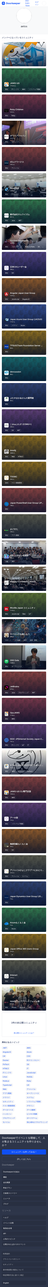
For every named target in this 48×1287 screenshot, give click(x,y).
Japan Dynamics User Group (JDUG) (27, 896)
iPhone (14, 1007)
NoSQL (30, 1077)
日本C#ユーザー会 (18, 267)
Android (22, 1007)
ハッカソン (7, 1114)
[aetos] (25, 31)
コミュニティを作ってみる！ (24, 1152)
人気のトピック (9, 1239)
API (4, 1233)
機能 (5, 1177)
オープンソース (17, 666)
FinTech (30, 771)
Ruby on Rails (30, 247)
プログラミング (23, 693)
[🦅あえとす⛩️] (22, 31)
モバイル (6, 1122)
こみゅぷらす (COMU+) (21, 424)
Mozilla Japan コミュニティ (22, 608)
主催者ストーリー (10, 1193)
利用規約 (6, 1254)
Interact (13, 975)
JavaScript (15, 299)
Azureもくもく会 (18, 922)
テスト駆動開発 (17, 483)
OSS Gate (14, 660)
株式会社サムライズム (20, 214)
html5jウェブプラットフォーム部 (25, 1001)
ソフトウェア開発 (34, 89)
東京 (6, 63)
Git (39, 247)
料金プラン (7, 1188)
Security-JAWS (17, 57)
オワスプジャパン (18, 135)
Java (13, 220)
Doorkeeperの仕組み (11, 1172)
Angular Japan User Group (22, 293)
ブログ (5, 1204)
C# (13, 273)
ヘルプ (5, 1217)
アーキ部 (14, 817)
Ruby (13, 115)
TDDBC (13, 476)
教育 (25, 640)
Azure (23, 325)
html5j (13, 450)
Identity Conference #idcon (23, 581)
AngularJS (26, 299)
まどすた (14, 529)
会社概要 (6, 1182)
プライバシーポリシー (11, 1259)
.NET (20, 220)
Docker (6, 1060)
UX (28, 1085)
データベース (8, 1110)
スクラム (25, 876)
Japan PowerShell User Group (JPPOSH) (29, 503)
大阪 (6, 561)
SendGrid (14, 188)
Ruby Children (16, 109)
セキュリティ (22, 63)
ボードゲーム (32, 1118)
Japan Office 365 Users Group (24, 949)
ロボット (8, 640)
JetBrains (14, 686)
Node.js (6, 1081)
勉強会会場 (7, 1228)
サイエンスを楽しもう (20, 634)
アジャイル (15, 168)
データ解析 (31, 1110)
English (6, 1283)
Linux (5, 1077)
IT (28, 745)
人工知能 (17, 640)
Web (13, 456)
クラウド (25, 194)
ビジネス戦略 (32, 1114)
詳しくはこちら (24, 1159)
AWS (13, 63)
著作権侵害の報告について (13, 1270)
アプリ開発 (15, 535)
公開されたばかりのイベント (14, 1244)
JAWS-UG (15, 83)
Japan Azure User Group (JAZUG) (26, 319)
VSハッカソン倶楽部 (19, 555)
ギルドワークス (17, 162)
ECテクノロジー (33, 1060)
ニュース (6, 1198)
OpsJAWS (15, 713)
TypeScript (7, 1085)
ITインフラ (15, 89)
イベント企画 (8, 1223)
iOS (29, 1007)
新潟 (6, 483)
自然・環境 (33, 640)
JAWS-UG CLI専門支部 (20, 791)
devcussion (15, 372)
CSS (28, 1056)
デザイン (30, 1106)
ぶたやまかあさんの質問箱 (22, 398)
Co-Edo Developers (19, 240)
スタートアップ (17, 247)
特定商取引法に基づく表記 (13, 1275)
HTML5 (20, 456)
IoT (30, 614)
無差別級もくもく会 (19, 844)
